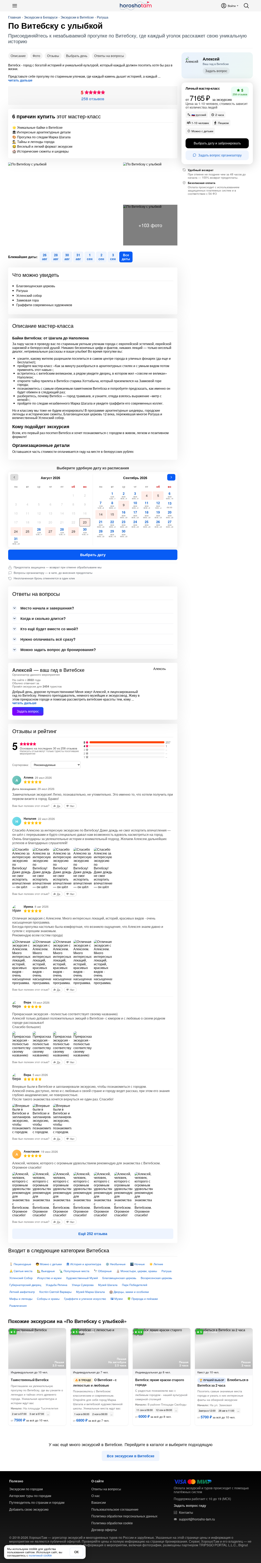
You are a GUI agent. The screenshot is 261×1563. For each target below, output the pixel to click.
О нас (95, 1496)
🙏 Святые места (20, 1271)
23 (85, 522)
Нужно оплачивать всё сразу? (47, 639)
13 (50, 513)
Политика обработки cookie (112, 1523)
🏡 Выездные (46, 1271)
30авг (67, 257)
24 (16, 531)
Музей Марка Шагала (90, 1292)
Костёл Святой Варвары (55, 1292)
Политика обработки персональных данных (124, 1516)
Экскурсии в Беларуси (41, 17)
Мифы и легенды (20, 1299)
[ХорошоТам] (135, 5)
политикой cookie (40, 1555)
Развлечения (18, 1305)
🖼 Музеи (117, 1299)
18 (27, 522)
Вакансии (98, 1502)
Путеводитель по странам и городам (36, 1502)
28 (62, 531)
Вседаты (126, 257)
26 (39, 531)
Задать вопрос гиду (190, 1505)
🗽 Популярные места (74, 1271)
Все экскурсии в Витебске (130, 1456)
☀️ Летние (156, 1264)
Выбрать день (76, 55)
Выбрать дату (93, 554)
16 (85, 513)
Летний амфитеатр (22, 1292)
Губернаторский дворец (25, 1285)
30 (85, 531)
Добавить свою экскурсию (29, 1509)
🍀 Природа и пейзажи (142, 1299)
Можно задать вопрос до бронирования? (58, 649)
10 (16, 513)
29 (73, 531)
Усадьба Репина (56, 1285)
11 (27, 513)
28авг (56, 257)
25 (27, 531)
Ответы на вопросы (109, 55)
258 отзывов (92, 98)
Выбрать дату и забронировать (217, 143)
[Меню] (14, 5)
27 (50, 531)
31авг (78, 257)
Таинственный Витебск (30, 1379)
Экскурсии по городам (26, 1489)
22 (73, 522)
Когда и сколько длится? (43, 618)
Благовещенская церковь (119, 1278)
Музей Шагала (107, 1285)
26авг (44, 257)
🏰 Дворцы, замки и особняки (129, 1292)
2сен (101, 257)
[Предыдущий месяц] (14, 477)
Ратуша (102, 17)
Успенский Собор (21, 1278)
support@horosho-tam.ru (197, 1519)
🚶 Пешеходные (20, 1264)
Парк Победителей (134, 1285)
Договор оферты (104, 1530)
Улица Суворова (83, 1285)
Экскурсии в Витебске (77, 17)
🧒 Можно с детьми (49, 1264)
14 (62, 513)
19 (39, 522)
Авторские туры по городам (30, 1496)
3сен (113, 257)
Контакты (186, 1512)
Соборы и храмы (48, 1299)
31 (16, 541)
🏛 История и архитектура (83, 1264)
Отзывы (53, 55)
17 (16, 522)
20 (50, 522)
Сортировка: (20, 764)
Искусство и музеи (49, 1278)
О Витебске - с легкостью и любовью (95, 1382)
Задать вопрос (28, 711)
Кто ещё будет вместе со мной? (49, 628)
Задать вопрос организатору (220, 155)
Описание (18, 55)
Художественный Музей (82, 1278)
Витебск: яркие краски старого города (159, 1382)
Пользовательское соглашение (114, 1509)
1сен (90, 257)
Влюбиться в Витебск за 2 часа (222, 1382)
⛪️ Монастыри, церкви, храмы (136, 1271)
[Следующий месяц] (171, 477)
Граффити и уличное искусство (85, 1299)
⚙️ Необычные (116, 1264)
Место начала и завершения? (47, 608)
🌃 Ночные (137, 1264)
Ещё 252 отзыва (92, 1233)
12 (39, 513)
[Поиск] (246, 5)
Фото (36, 55)
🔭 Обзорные (103, 1271)
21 (62, 522)
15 (73, 513)
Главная (14, 17)
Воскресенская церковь (156, 1278)
